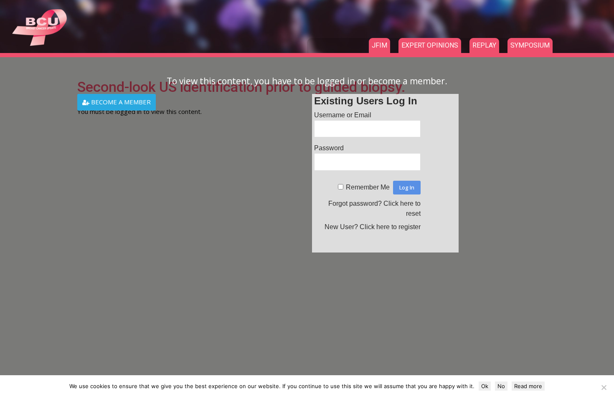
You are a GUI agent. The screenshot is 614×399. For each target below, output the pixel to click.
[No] (603, 387)
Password (329, 148)
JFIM (379, 45)
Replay (484, 45)
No (501, 386)
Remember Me (368, 187)
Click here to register (390, 226)
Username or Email (342, 115)
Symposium (530, 45)
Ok (484, 386)
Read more (528, 386)
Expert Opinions (429, 45)
